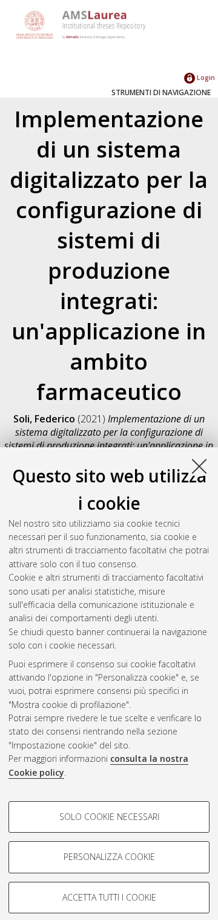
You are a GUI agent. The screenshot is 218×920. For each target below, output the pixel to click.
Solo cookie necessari (109, 816)
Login (205, 77)
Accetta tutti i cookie (109, 897)
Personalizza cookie (109, 856)
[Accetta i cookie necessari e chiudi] (199, 466)
